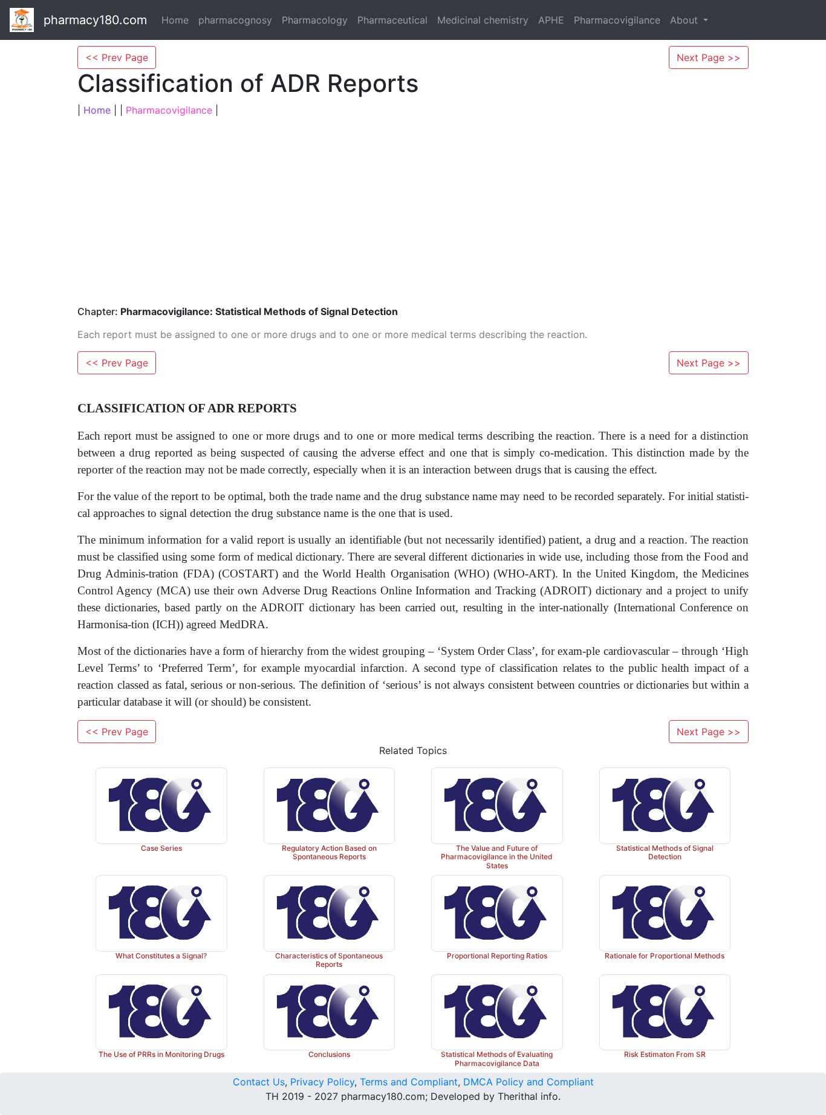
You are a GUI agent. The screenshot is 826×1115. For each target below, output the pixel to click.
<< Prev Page (116, 57)
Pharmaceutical (392, 20)
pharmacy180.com (95, 20)
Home (175, 20)
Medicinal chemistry (482, 20)
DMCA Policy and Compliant (528, 1082)
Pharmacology (315, 20)
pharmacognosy (235, 20)
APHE (551, 20)
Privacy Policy (322, 1082)
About (685, 20)
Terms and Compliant (409, 1082)
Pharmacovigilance (617, 20)
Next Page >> (709, 57)
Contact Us (259, 1082)
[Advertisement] (413, 211)
